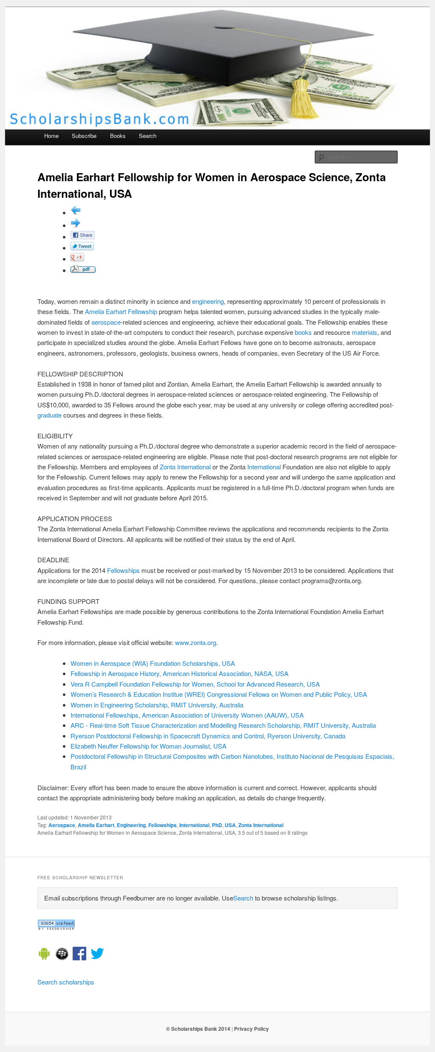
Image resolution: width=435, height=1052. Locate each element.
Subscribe (84, 136)
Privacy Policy (251, 1028)
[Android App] (44, 955)
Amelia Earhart (105, 311)
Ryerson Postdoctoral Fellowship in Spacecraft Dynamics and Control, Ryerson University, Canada (208, 735)
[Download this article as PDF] (83, 270)
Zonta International (185, 466)
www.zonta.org (195, 642)
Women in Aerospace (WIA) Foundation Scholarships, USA (153, 663)
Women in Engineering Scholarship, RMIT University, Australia (157, 704)
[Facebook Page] (79, 955)
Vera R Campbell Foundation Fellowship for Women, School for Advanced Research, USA (195, 683)
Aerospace (61, 825)
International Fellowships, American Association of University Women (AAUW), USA (187, 714)
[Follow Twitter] (97, 955)
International (264, 466)
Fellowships (123, 570)
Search (147, 136)
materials (364, 332)
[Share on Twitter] (82, 247)
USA (230, 825)
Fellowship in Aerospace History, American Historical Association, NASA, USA (179, 673)
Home (51, 136)
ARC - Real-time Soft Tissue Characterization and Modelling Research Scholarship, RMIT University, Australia (223, 725)
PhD (217, 825)
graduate (49, 414)
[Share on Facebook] (83, 236)
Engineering (131, 825)
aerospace (106, 321)
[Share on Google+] (77, 258)
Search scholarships (65, 981)
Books (118, 136)
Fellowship (142, 311)
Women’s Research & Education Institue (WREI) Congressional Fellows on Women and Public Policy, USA (219, 694)
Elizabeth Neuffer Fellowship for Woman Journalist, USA (148, 745)
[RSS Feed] (56, 927)
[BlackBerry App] (62, 955)
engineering (208, 301)
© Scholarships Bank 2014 (198, 1028)
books (303, 332)
